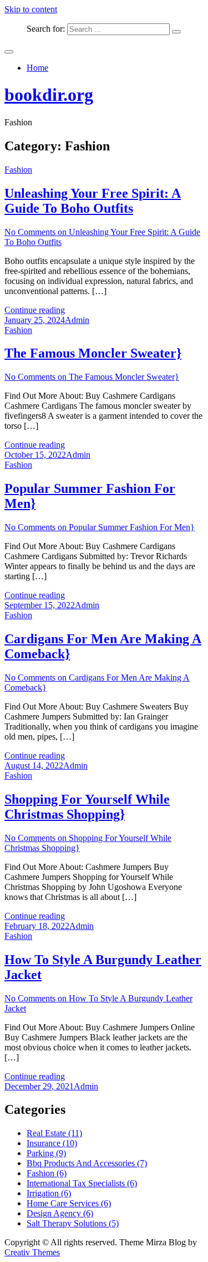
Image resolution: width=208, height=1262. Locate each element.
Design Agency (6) (60, 1213)
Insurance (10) (52, 1143)
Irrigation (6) (49, 1193)
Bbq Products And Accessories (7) (87, 1163)
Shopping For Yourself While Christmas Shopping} (87, 806)
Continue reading (34, 310)
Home (37, 67)
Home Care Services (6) (69, 1203)
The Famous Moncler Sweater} (92, 353)
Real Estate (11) (54, 1133)
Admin (77, 320)
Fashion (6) (47, 1173)
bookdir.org (48, 95)
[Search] (176, 31)
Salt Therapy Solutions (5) (73, 1223)
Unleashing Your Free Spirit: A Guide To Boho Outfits (92, 201)
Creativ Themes (32, 1252)
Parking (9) (46, 1153)
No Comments (91, 376)
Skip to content (30, 9)
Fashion (18, 169)
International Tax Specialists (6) (82, 1183)
